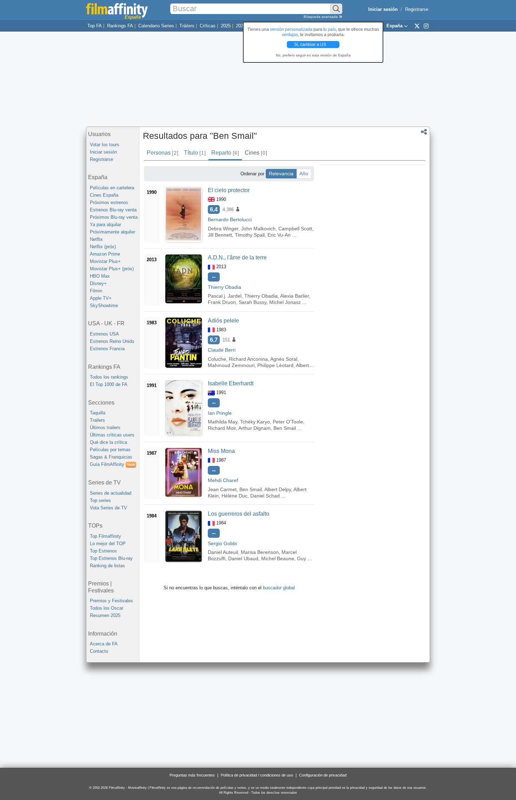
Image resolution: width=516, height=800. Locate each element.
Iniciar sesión (103, 152)
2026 (241, 25)
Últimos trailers (105, 427)
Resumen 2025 (105, 615)
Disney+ (98, 283)
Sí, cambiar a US (310, 44)
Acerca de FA (104, 643)
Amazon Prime (105, 254)
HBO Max (100, 276)
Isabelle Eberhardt (230, 383)
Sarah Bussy (252, 302)
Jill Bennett (220, 235)
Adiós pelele (223, 321)
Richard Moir (222, 428)
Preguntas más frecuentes (192, 775)
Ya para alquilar (105, 224)
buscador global (279, 587)
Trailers (97, 420)
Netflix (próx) (103, 246)
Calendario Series (156, 25)
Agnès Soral (283, 359)
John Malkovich (258, 228)
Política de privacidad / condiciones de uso (257, 775)
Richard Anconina (248, 359)
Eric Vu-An (279, 235)
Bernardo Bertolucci (230, 219)
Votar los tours (104, 144)
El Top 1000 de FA (108, 384)
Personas (162, 153)
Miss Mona (221, 451)
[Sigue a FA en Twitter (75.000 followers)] (417, 25)
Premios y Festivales (111, 600)
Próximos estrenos (109, 202)
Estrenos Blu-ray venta (113, 209)
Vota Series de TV (108, 507)
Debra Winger (223, 228)
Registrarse (416, 9)
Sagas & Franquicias (111, 457)
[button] (424, 132)
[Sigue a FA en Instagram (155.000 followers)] (426, 25)
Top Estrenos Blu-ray (111, 558)
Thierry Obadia (224, 287)
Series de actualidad (110, 493)
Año (303, 173)
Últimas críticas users (112, 435)
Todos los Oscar (106, 608)
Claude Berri (222, 350)
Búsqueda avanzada (321, 17)
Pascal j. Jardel (225, 296)
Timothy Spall (250, 235)
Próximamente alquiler (112, 232)
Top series (100, 500)
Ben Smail (284, 428)
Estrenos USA (104, 334)
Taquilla (97, 412)
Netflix (96, 239)
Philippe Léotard (275, 365)
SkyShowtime (104, 305)
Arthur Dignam (254, 428)
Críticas (208, 25)
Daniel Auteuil (223, 552)
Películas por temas (110, 449)
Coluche (217, 359)
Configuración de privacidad (322, 775)
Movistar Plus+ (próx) (112, 268)
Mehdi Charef (223, 480)
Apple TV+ (101, 298)
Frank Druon (222, 302)
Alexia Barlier (294, 296)
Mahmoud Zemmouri (231, 365)
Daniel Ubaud (243, 558)
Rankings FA (120, 25)
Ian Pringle (220, 413)
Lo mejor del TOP (108, 543)
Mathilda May (222, 422)
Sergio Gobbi (222, 543)
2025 (226, 25)
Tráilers (186, 25)
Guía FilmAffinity (112, 464)
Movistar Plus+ (105, 261)
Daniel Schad (265, 496)
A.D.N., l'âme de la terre (237, 257)
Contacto (99, 651)
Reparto (225, 153)
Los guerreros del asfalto (238, 514)
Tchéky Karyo (255, 422)
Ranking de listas (107, 565)
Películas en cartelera (112, 187)
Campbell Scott (295, 228)
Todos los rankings (109, 377)
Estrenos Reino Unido (112, 341)
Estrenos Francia (107, 348)
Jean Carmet (222, 489)
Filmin (96, 290)
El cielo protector (229, 190)
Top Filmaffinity (105, 536)
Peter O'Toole (288, 422)
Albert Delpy (277, 489)
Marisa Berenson (260, 552)
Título (194, 153)
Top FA (94, 25)
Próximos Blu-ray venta (114, 217)
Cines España (104, 195)
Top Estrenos (103, 551)
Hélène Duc (234, 496)
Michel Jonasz (285, 302)
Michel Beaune (277, 558)
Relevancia (281, 173)
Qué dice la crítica (108, 442)
